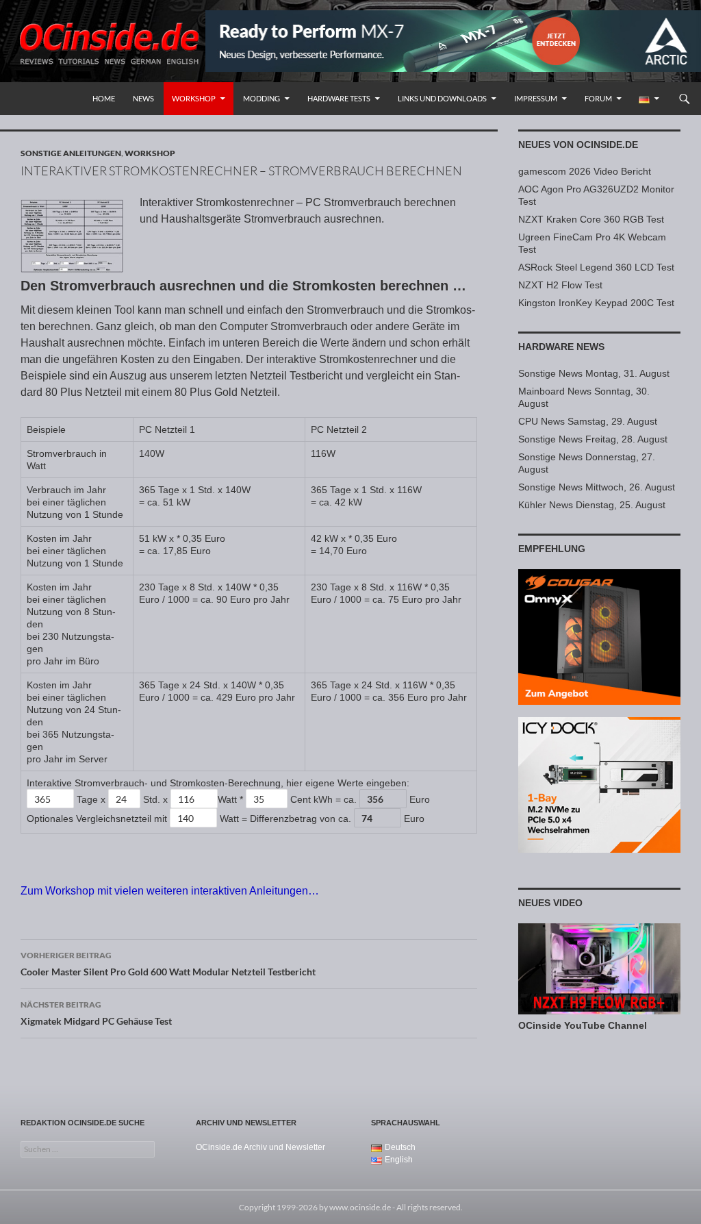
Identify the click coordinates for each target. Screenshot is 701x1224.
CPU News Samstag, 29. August (587, 421)
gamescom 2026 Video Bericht (584, 171)
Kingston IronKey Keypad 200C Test (596, 302)
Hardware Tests (338, 98)
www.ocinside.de (360, 1207)
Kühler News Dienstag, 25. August (591, 504)
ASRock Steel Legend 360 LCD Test (596, 267)
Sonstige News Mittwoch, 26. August (596, 487)
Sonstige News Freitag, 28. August (592, 439)
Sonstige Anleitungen (71, 153)
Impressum (535, 98)
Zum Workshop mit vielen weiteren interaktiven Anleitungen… (170, 891)
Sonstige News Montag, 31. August (594, 373)
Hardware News (561, 346)
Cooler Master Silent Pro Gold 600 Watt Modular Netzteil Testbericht (168, 963)
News (143, 98)
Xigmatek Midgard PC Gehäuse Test (96, 1013)
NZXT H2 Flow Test (560, 284)
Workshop (194, 98)
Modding (261, 98)
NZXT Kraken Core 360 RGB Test (591, 219)
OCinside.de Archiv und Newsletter (260, 1147)
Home (103, 98)
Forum (598, 98)
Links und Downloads (442, 98)
